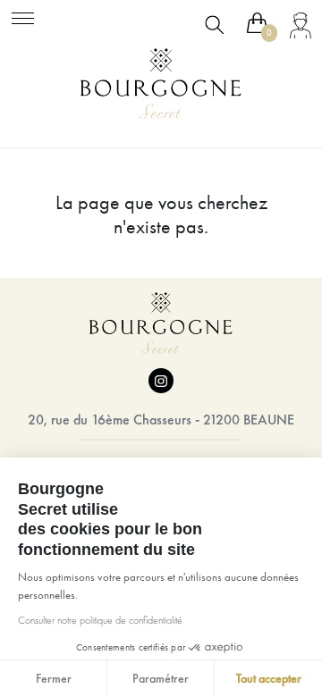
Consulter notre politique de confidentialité (100, 620)
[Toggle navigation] (23, 15)
